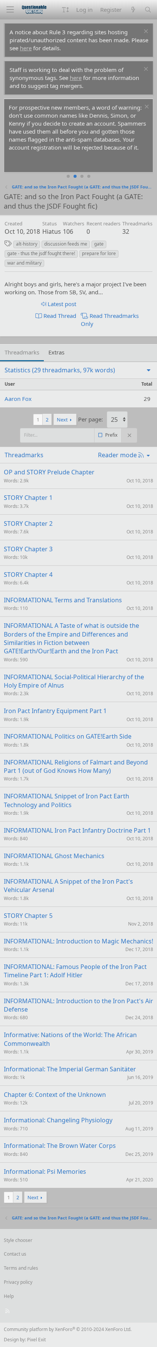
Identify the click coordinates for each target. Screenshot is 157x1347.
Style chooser (18, 1240)
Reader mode (117, 455)
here (26, 48)
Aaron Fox (18, 398)
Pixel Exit (36, 1339)
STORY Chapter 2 (28, 523)
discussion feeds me (65, 244)
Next (62, 419)
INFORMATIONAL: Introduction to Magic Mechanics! (78, 941)
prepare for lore (99, 253)
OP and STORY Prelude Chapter (49, 472)
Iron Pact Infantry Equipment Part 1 (55, 711)
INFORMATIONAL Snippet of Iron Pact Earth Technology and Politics (66, 800)
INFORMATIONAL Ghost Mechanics (54, 856)
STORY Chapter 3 (28, 549)
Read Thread (59, 315)
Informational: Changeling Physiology (58, 1120)
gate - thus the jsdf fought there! (41, 253)
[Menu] (10, 9)
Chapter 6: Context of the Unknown (55, 1094)
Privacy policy (18, 1282)
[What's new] (132, 10)
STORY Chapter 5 (28, 915)
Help (9, 1296)
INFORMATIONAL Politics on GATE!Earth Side (67, 736)
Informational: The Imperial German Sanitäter (70, 1069)
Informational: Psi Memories (45, 1171)
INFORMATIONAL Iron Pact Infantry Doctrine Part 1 (77, 830)
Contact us (15, 1254)
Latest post (61, 304)
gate (99, 244)
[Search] (148, 10)
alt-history (26, 244)
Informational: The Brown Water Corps (60, 1145)
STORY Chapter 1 (28, 497)
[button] (65, 10)
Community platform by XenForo (67, 1329)
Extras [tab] (56, 352)
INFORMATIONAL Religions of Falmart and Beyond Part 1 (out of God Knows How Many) (76, 766)
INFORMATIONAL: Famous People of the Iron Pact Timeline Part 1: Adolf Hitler (75, 970)
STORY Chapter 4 (28, 574)
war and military (24, 263)
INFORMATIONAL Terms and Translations (63, 600)
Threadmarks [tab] (22, 352)
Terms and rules (21, 1268)
